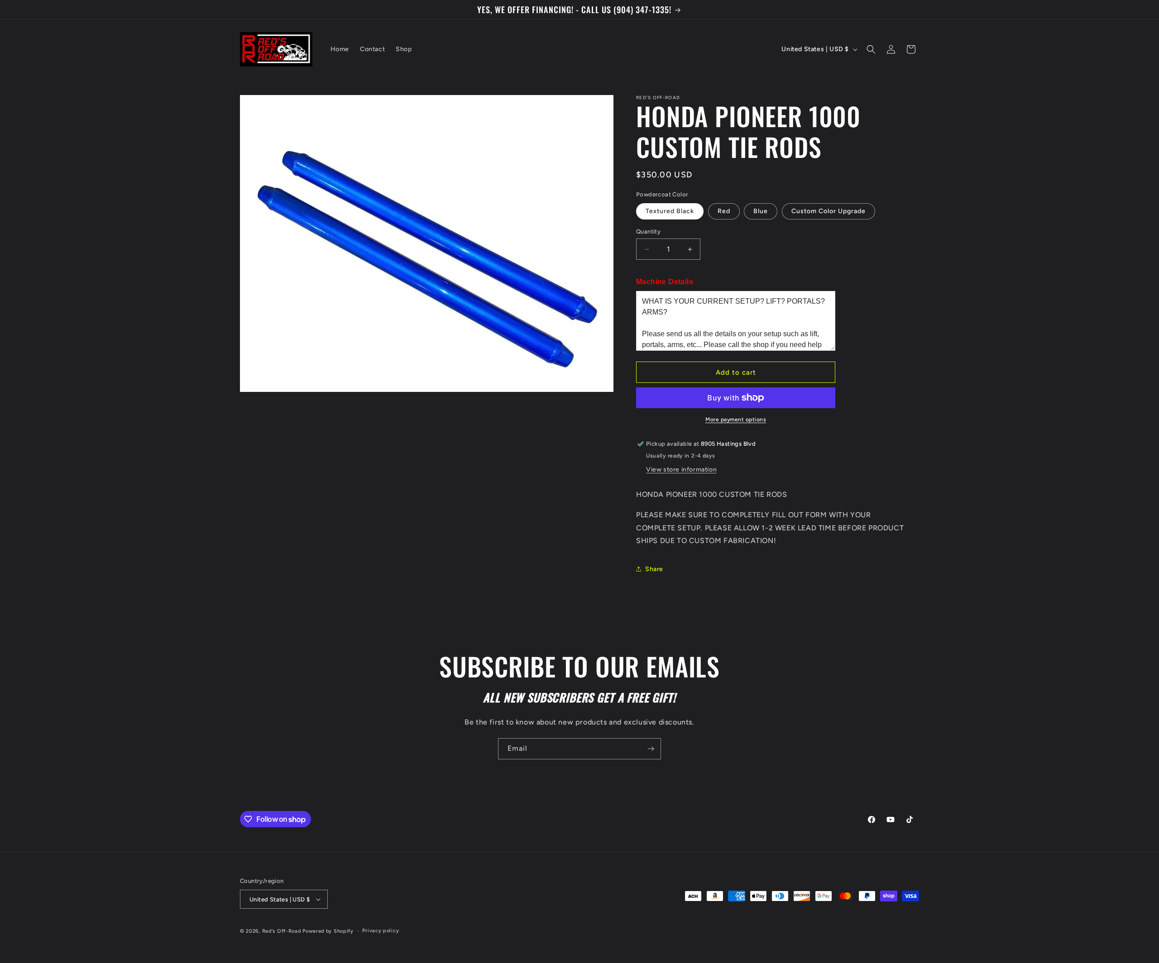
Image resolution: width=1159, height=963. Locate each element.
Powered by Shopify (328, 931)
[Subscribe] (651, 748)
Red (724, 211)
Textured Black (670, 211)
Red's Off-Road (281, 931)
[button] (871, 49)
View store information (681, 469)
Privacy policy (380, 931)
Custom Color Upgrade (828, 211)
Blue (760, 211)
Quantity (648, 231)
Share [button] (654, 569)
